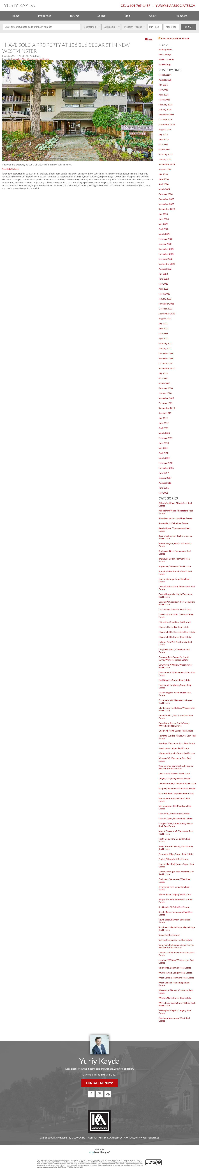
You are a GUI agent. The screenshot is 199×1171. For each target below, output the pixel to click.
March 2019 (164, 433)
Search (188, 26)
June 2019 (164, 423)
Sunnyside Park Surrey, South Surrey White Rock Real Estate (176, 946)
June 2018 (164, 443)
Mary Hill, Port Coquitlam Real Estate (176, 793)
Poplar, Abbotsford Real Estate (174, 859)
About (153, 15)
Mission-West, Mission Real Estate (175, 818)
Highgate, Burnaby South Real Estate (177, 753)
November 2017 (166, 468)
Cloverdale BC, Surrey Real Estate (175, 637)
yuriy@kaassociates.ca (175, 5)
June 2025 (164, 139)
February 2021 (166, 343)
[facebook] (91, 1094)
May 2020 (163, 378)
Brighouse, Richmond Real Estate (175, 566)
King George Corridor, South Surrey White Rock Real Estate (176, 767)
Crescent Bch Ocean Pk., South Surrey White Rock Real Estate (174, 658)
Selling (101, 15)
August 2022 (165, 268)
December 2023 (166, 199)
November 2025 (166, 114)
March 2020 (164, 383)
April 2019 (164, 428)
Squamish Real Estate (169, 935)
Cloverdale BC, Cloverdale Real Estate (177, 632)
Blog (127, 15)
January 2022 (165, 298)
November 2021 (166, 303)
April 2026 (164, 94)
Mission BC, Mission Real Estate (174, 813)
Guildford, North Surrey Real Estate (176, 730)
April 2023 (164, 229)
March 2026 (164, 99)
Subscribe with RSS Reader (174, 38)
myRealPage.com (99, 1152)
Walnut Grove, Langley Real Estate (175, 972)
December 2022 (166, 249)
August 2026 (165, 79)
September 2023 (167, 209)
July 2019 (163, 418)
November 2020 (166, 358)
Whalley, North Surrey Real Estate (175, 998)
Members (181, 15)
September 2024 (167, 164)
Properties (44, 15)
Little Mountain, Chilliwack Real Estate (177, 783)
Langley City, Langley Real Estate (174, 778)
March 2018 (164, 458)
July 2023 (163, 214)
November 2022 (166, 254)
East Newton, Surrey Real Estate (174, 680)
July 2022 (163, 273)
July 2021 (163, 323)
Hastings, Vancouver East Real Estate (177, 743)
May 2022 (163, 283)
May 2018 (163, 448)
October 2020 (165, 363)
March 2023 (164, 234)
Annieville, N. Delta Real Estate (173, 523)
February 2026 (166, 104)
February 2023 (166, 239)
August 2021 (165, 318)
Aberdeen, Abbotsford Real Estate (175, 518)
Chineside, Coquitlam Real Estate (175, 622)
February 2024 (166, 194)
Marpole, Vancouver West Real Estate (177, 788)
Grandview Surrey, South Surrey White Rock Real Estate (174, 724)
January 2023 (165, 244)
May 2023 (163, 224)
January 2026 (165, 109)
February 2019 (166, 438)
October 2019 (165, 403)
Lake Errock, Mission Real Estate (174, 773)
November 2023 (166, 204)
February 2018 (166, 463)
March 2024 (164, 189)
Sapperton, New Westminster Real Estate (30, 59)
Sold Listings (165, 64)
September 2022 (167, 264)
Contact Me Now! (99, 1083)
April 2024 (164, 184)
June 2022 (164, 278)
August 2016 (165, 482)
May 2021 (163, 333)
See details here (10, 168)
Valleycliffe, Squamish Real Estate (175, 967)
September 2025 (167, 124)
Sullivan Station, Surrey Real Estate (175, 940)
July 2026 (163, 84)
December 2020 (166, 353)
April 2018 (164, 453)
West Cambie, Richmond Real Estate (176, 977)
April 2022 (164, 288)
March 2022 (164, 293)
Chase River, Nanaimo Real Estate (175, 609)
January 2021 (165, 348)
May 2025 (163, 144)
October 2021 (165, 308)
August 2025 (165, 129)
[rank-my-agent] (107, 1094)
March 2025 (164, 149)
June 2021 (164, 328)
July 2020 (163, 373)
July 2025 (163, 134)
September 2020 (167, 368)
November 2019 (166, 398)
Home (15, 15)
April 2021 (164, 338)
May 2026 (163, 89)
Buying (74, 15)
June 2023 (164, 219)
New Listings (165, 54)
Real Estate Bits (166, 59)
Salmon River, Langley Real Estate (175, 894)
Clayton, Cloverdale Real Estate (174, 627)
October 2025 (165, 119)
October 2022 (165, 259)
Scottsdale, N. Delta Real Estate (174, 907)
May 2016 (163, 492)
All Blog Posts (165, 49)
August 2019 (165, 413)
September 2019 (167, 408)
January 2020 (165, 393)
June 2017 (164, 473)
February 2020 (166, 388)
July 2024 (163, 174)
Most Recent (165, 74)
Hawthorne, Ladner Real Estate (174, 748)
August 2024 (165, 169)
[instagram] (99, 1094)
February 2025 (166, 154)
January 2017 (165, 477)
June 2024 (164, 179)
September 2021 (167, 313)
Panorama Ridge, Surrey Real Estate (176, 854)
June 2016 (164, 487)
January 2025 (165, 159)
